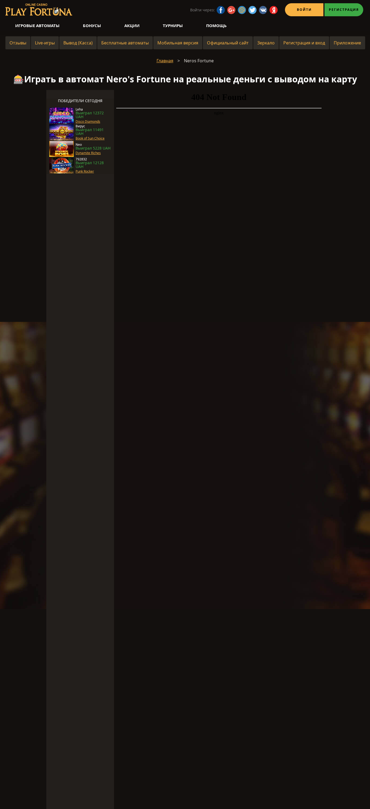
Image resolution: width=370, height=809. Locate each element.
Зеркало (266, 43)
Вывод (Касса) (78, 43)
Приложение (347, 43)
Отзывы (17, 43)
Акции (131, 25)
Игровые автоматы (37, 25)
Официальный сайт (228, 43)
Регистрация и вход (304, 43)
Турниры (173, 25)
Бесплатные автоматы (125, 43)
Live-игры (45, 43)
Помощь (216, 25)
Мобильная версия (177, 43)
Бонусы (92, 25)
